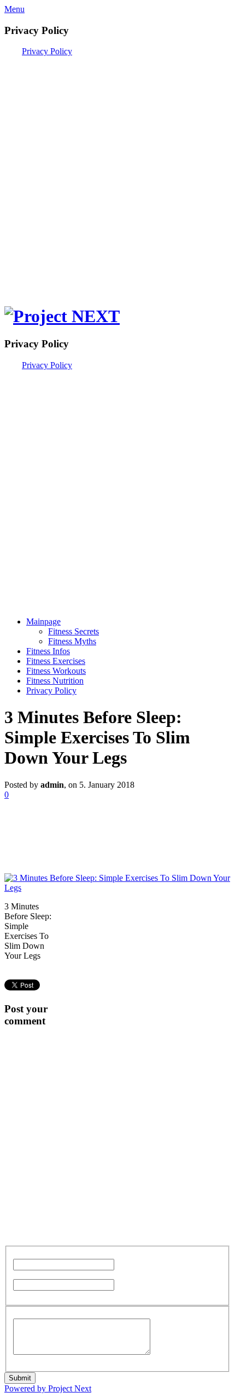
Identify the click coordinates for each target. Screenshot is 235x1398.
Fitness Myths (72, 641)
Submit (20, 1378)
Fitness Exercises (55, 661)
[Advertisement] (117, 174)
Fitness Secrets (73, 631)
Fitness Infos (48, 651)
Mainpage (43, 621)
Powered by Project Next (47, 1388)
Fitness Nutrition (55, 680)
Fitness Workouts (56, 670)
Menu (14, 9)
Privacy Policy (47, 51)
